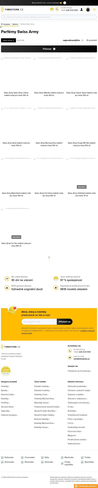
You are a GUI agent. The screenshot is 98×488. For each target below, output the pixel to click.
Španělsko (89, 462)
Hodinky (4, 386)
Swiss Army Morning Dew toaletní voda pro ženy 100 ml (49, 144)
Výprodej (5, 410)
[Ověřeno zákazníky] (9, 27)
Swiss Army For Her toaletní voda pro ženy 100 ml (16, 244)
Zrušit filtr (20, 40)
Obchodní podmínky (77, 386)
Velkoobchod (74, 443)
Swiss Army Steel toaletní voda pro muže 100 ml (16, 144)
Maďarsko (69, 457)
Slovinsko (49, 462)
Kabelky (4, 398)
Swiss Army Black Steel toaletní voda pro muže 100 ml (16, 194)
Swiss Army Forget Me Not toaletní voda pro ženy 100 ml (81, 144)
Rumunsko (9, 462)
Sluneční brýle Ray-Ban (44, 410)
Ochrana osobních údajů (79, 390)
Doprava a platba (75, 394)
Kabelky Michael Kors (44, 423)
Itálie (47, 457)
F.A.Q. (70, 423)
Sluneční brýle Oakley (44, 414)
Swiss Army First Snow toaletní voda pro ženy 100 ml (49, 194)
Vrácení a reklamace (77, 398)
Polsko (88, 457)
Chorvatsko (30, 457)
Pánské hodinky (41, 386)
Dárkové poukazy (9, 414)
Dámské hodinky (41, 390)
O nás (70, 406)
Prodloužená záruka (77, 439)
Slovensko (29, 462)
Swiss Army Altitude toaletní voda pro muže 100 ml (49, 94)
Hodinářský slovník (76, 427)
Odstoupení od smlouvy (78, 402)
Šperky (4, 390)
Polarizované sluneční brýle (46, 406)
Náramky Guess (41, 402)
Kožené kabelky (41, 419)
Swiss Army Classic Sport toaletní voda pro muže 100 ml (81, 94)
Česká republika (69, 463)
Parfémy (5, 402)
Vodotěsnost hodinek (77, 414)
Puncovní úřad (74, 431)
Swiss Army (7, 40)
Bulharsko (9, 457)
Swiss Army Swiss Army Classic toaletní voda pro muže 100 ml (16, 94)
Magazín (72, 435)
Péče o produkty (75, 419)
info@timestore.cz (82, 358)
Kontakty (72, 410)
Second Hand (7, 406)
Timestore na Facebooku (79, 370)
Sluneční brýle (7, 394)
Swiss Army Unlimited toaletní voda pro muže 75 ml (81, 194)
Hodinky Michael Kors (44, 398)
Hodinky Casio (40, 394)
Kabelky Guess (41, 427)
